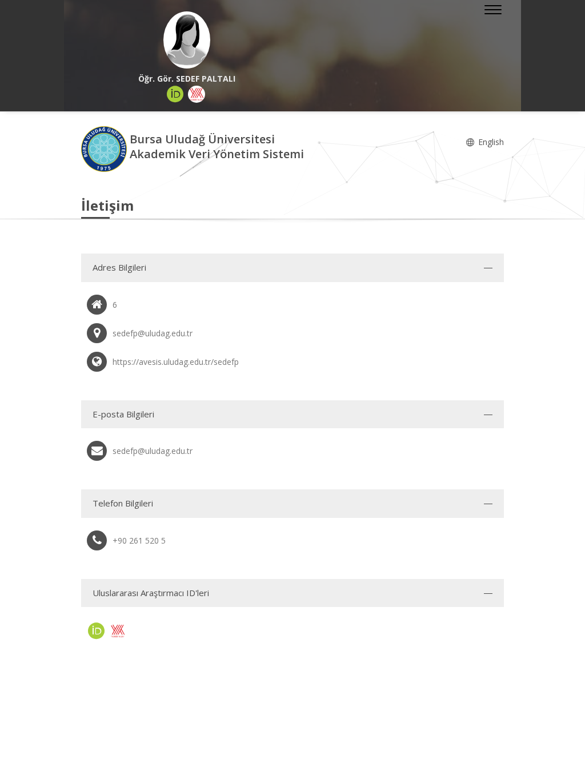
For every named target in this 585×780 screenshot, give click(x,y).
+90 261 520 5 (139, 540)
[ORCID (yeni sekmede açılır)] (175, 94)
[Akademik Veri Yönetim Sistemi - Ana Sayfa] (105, 148)
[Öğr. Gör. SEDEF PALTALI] (186, 40)
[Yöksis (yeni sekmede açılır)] (196, 94)
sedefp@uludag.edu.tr (153, 450)
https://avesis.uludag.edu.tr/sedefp (176, 361)
